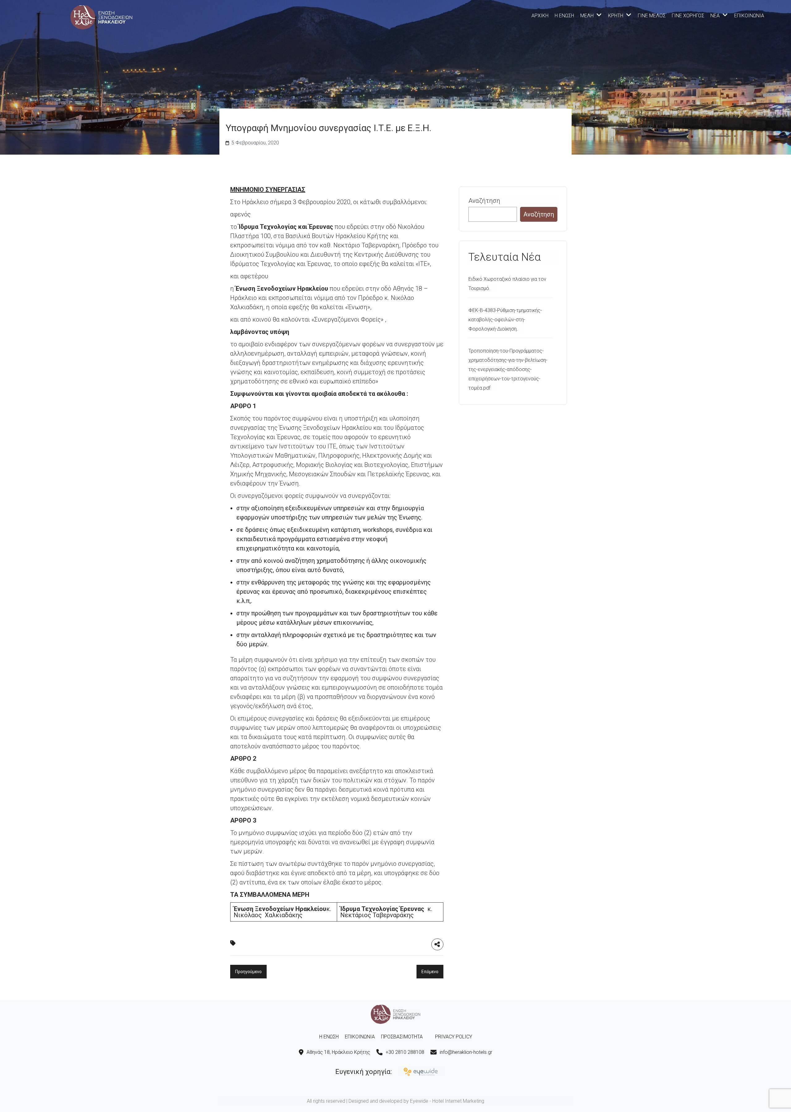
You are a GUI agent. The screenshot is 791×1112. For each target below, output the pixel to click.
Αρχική (539, 16)
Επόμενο (429, 971)
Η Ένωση (564, 16)
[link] (101, 16)
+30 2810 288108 (405, 1052)
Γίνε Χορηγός (688, 16)
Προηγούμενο (248, 971)
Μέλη (587, 16)
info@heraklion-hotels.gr (466, 1052)
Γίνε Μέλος (652, 16)
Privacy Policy (453, 1037)
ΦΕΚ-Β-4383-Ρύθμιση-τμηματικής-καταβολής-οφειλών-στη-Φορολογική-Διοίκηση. (505, 319)
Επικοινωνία (749, 16)
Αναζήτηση (484, 200)
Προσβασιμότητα (402, 1037)
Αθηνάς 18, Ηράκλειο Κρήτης (338, 1052)
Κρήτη (615, 16)
